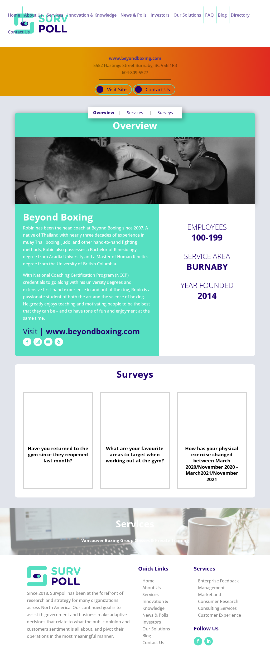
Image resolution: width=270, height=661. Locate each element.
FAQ (209, 15)
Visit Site (117, 89)
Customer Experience (219, 615)
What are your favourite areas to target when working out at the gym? (135, 454)
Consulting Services (217, 608)
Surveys (165, 113)
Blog (222, 15)
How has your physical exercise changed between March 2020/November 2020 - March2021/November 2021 (211, 463)
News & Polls (133, 15)
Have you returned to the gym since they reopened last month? (58, 454)
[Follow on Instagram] (37, 342)
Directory (240, 15)
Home (14, 15)
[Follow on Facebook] (27, 342)
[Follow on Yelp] (59, 342)
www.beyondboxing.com (135, 58)
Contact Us (19, 32)
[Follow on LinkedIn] (208, 641)
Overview (103, 113)
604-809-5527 (135, 72)
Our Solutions (187, 15)
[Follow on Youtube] (48, 342)
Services (55, 15)
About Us (33, 15)
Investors (160, 15)
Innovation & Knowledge (92, 15)
